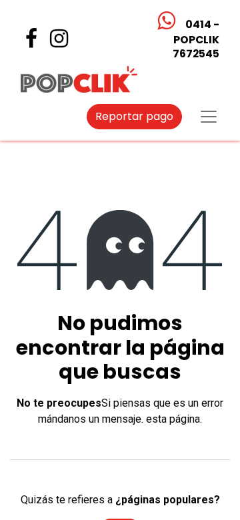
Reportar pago (134, 116)
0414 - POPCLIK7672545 (195, 39)
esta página (173, 419)
